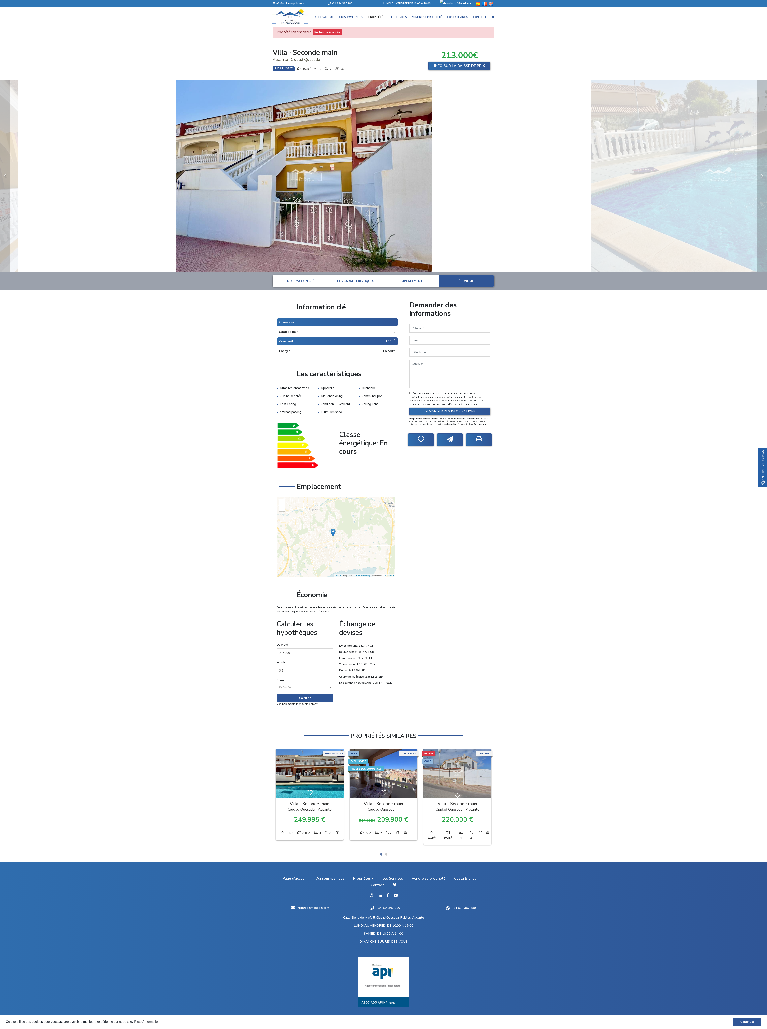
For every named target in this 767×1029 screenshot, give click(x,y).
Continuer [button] (747, 1021)
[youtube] (396, 895)
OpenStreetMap (362, 575)
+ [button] (282, 502)
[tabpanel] (457, 795)
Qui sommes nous (351, 17)
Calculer (305, 698)
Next (762, 176)
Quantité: (282, 645)
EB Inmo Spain (296, 16)
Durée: (281, 680)
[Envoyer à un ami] (450, 439)
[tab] (300, 281)
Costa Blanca (457, 17)
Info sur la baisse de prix (459, 65)
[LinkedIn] (380, 895)
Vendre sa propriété (427, 17)
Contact (479, 17)
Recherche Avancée (327, 32)
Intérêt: (281, 662)
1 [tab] (381, 854)
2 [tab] (386, 854)
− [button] (282, 508)
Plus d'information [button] (147, 1021)
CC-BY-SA (389, 575)
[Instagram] (371, 895)
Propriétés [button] (376, 17)
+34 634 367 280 (341, 3)
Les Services (398, 17)
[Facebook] (388, 895)
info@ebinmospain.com (290, 3)
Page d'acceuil (323, 17)
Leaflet (338, 575)
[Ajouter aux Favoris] (421, 439)
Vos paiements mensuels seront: (297, 704)
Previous (5, 176)
